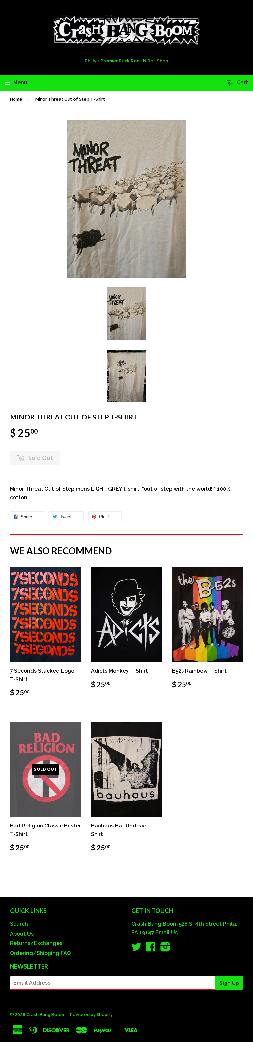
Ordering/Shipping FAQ (40, 953)
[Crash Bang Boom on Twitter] (136, 949)
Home (16, 99)
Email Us (166, 932)
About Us (22, 934)
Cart (242, 82)
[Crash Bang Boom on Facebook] (151, 949)
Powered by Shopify (91, 1014)
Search (19, 924)
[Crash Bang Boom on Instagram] (165, 949)
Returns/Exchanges (36, 943)
